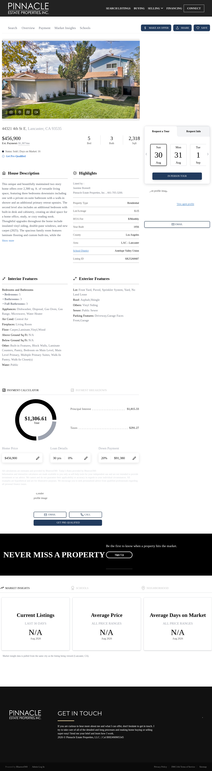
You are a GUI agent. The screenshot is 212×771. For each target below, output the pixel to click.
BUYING (139, 8)
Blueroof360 (22, 767)
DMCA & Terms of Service (183, 767)
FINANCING (174, 8)
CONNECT (194, 8)
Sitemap (203, 767)
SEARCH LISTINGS (118, 8)
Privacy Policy (160, 767)
